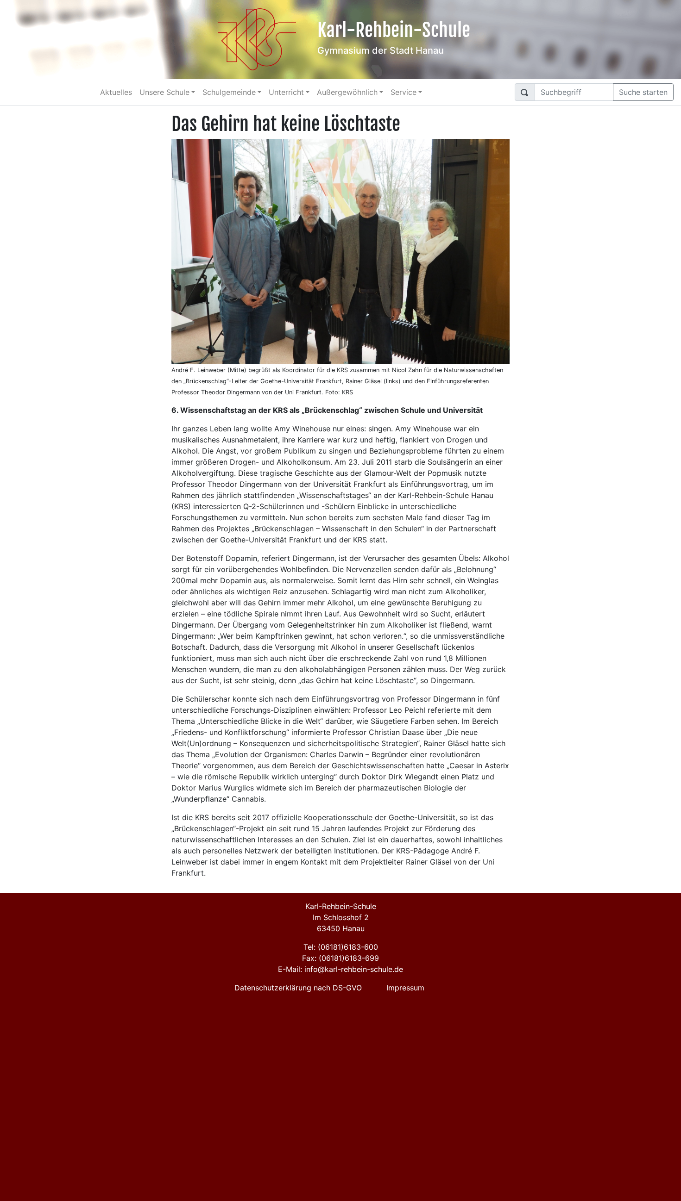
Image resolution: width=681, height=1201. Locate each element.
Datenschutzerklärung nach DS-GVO (298, 987)
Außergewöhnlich (347, 92)
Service (403, 92)
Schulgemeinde (229, 92)
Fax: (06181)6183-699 (340, 958)
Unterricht (286, 92)
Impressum (405, 987)
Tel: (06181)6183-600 (340, 947)
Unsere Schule (164, 92)
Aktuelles (116, 92)
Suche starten (643, 92)
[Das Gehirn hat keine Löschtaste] (340, 250)
